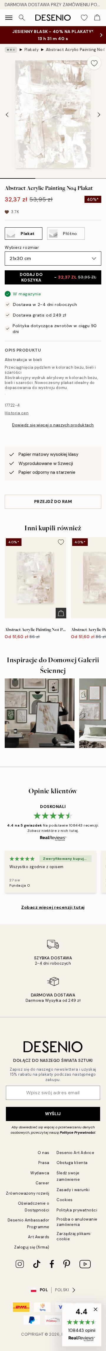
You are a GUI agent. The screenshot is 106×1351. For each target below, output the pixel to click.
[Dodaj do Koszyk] (61, 613)
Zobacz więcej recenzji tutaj (53, 907)
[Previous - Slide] (7, 115)
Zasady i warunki (73, 1189)
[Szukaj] (21, 18)
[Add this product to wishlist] (94, 63)
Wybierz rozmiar (22, 247)
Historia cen (17, 412)
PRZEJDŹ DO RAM (53, 501)
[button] (81, 1324)
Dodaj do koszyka (58, 277)
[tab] (17, 176)
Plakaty (31, 49)
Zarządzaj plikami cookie (74, 1236)
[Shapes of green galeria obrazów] (39, 713)
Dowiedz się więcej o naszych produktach (53, 425)
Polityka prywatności (77, 1210)
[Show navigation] (8, 18)
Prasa (43, 1162)
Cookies (65, 1199)
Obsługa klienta (72, 1162)
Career (42, 1183)
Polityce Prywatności (77, 1132)
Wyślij (53, 1113)
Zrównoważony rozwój (27, 1193)
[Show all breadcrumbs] (11, 50)
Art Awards (38, 1236)
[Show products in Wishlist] (84, 18)
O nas (43, 1152)
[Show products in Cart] (97, 18)
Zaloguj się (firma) (31, 1247)
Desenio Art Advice (75, 1152)
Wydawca (39, 1172)
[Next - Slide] (99, 115)
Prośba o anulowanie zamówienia (77, 1222)
